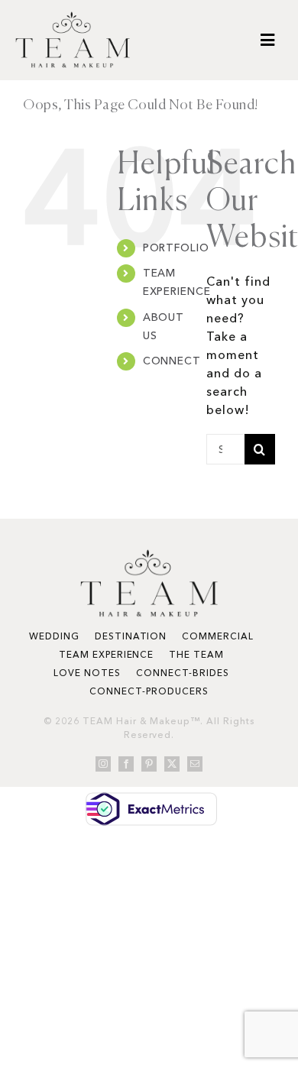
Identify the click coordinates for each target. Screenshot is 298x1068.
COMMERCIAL (218, 636)
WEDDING (54, 636)
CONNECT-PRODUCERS (148, 691)
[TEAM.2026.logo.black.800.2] (72, 17)
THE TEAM (196, 654)
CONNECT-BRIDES (182, 672)
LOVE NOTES (87, 672)
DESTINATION (131, 636)
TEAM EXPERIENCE (106, 654)
